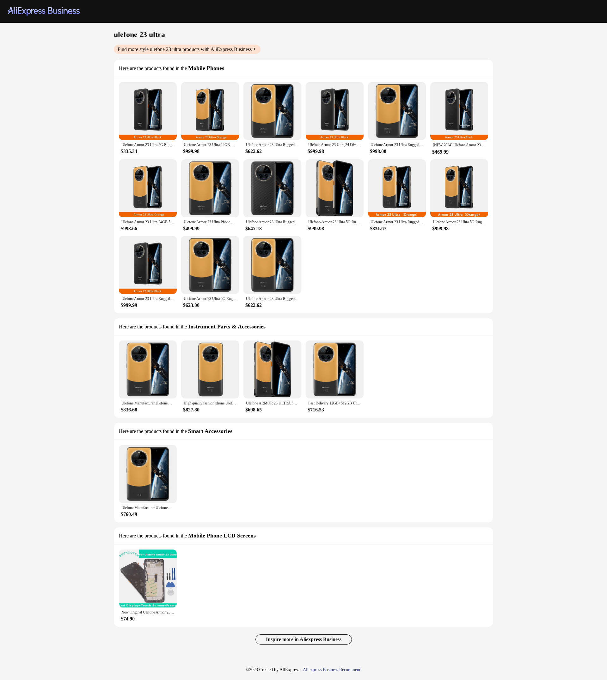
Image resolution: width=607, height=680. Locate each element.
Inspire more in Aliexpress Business (303, 639)
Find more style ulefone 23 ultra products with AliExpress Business (185, 49)
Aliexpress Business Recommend (332, 669)
